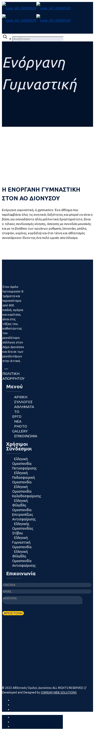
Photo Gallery (20, 428)
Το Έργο (16, 414)
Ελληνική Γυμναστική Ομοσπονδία (22, 542)
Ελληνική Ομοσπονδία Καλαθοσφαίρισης (26, 491)
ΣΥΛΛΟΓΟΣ (23, 402)
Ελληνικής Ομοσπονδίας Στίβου (22, 528)
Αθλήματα (24, 407)
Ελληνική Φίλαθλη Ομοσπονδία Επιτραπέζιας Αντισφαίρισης (24, 510)
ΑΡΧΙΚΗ (20, 397)
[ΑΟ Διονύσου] (36, 14)
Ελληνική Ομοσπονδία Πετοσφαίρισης (24, 463)
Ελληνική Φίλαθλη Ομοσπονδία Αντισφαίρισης (24, 558)
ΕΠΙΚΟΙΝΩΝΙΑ (25, 436)
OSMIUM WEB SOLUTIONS (58, 692)
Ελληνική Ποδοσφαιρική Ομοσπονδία (23, 477)
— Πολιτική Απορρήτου (13, 374)
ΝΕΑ (17, 421)
